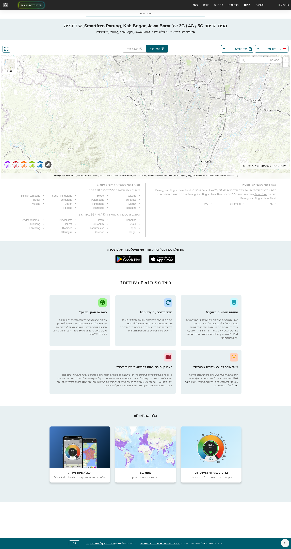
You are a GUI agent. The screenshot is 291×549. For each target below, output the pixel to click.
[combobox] (271, 49)
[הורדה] (162, 259)
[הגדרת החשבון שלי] (7, 5)
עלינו (205, 5)
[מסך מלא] (6, 49)
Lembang (34, 228)
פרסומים (234, 5)
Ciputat (67, 224)
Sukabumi (98, 224)
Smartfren (260, 194)
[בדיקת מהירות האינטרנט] (211, 447)
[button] (285, 59)
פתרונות (218, 5)
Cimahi (100, 220)
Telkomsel (234, 203)
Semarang (66, 199)
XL (271, 203)
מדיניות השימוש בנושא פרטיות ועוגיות (160, 543)
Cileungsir (66, 232)
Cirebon (99, 232)
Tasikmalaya (97, 228)
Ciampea (67, 228)
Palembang (97, 199)
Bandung (131, 207)
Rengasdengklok (30, 220)
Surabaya (131, 199)
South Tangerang (62, 195)
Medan (132, 203)
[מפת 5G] (145, 447)
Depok (68, 203)
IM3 (206, 203)
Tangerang (98, 203)
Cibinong (35, 224)
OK (74, 543)
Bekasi (100, 195)
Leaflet (56, 176)
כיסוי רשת (155, 48)
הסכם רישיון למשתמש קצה (100, 543)
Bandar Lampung (30, 195)
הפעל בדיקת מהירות (31, 5)
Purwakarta (65, 220)
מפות (247, 5)
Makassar (98, 207)
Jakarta (131, 195)
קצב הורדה (132, 48)
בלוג (195, 5)
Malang (36, 203)
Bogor (36, 199)
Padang (67, 207)
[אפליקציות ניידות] (80, 447)
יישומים (260, 5)
